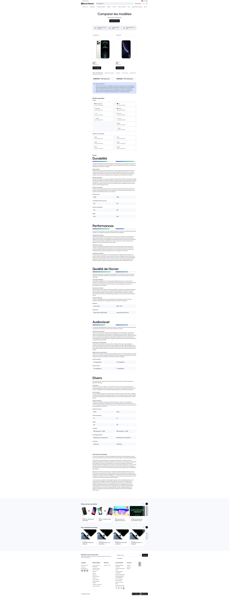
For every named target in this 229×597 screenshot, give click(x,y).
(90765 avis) (130, 78)
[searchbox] (115, 3)
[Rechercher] (97, 4)
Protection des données (120, 574)
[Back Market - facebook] (85, 571)
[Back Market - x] (87, 571)
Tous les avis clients (96, 586)
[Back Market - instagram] (82, 571)
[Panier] (147, 3)
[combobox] (103, 35)
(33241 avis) (107, 78)
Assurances (95, 577)
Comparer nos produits (97, 584)
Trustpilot (128, 565)
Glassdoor (129, 567)
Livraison (94, 573)
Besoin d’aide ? (138, 3)
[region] (114, 514)
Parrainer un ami (107, 565)
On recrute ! (83, 567)
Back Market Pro (84, 568)
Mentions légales (118, 580)
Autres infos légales (119, 579)
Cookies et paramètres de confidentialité (119, 577)
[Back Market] (87, 3)
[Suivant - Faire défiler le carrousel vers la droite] (147, 504)
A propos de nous (84, 565)
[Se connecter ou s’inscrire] (144, 3)
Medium (128, 568)
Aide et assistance (96, 579)
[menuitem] (92, 6)
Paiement (94, 571)
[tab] (98, 73)
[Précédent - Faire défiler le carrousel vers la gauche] (143, 504)
